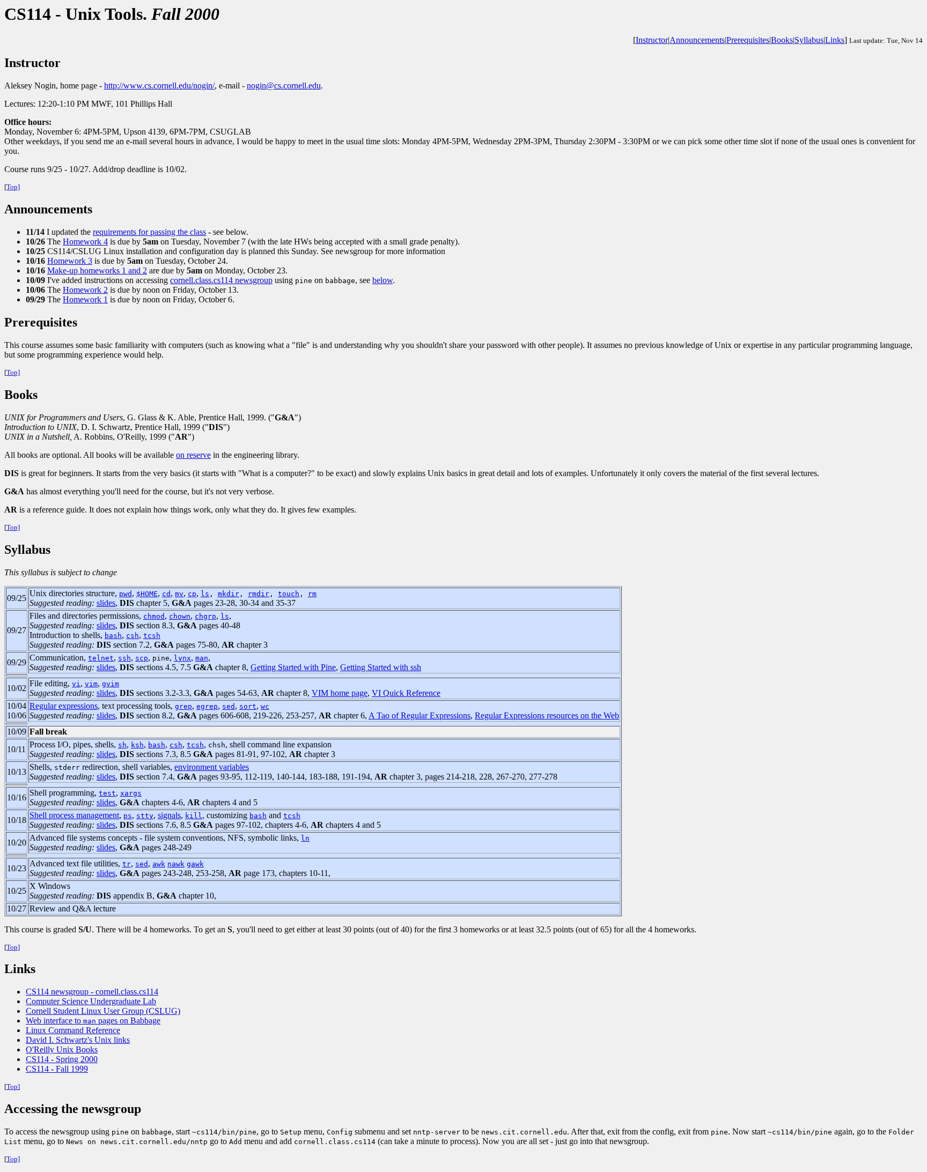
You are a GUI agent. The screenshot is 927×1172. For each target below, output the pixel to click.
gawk (195, 864)
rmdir (258, 594)
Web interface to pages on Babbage (93, 1020)
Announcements (697, 39)
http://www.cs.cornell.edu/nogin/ (159, 85)
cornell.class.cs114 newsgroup (221, 280)
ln (305, 838)
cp (192, 594)
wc (265, 706)
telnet (101, 658)
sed (228, 706)
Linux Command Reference (73, 1030)
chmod (154, 616)
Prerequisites (747, 39)
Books (782, 39)
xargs (131, 793)
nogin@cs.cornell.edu (284, 85)
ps (127, 816)
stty (144, 816)
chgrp (205, 616)
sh (122, 745)
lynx (182, 658)
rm (312, 594)
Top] (13, 187)
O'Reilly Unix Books (62, 1049)
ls (205, 594)
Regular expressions (64, 705)
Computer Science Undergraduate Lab (91, 1001)
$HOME (147, 594)
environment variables (211, 767)
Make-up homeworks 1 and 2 (97, 270)
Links (834, 39)
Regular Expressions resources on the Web (547, 715)
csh (132, 636)
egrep (207, 706)
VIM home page (339, 693)
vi (76, 684)
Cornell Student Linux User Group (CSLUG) (103, 1010)
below (382, 280)
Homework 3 (69, 260)
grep (183, 706)
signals (169, 815)
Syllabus (808, 39)
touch (288, 594)
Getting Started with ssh (380, 667)
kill (193, 816)
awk (158, 864)
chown (179, 616)
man (201, 658)
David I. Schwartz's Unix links (78, 1039)
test (107, 793)
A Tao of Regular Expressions (419, 715)
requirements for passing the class (149, 231)
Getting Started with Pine (293, 667)
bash (113, 636)
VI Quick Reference (406, 693)
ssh (124, 658)
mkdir (228, 594)
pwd (125, 594)
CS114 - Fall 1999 (57, 1068)
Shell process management (74, 815)
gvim (110, 684)
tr (126, 864)
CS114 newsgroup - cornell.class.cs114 (92, 991)
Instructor (652, 39)
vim (91, 684)
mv (179, 594)
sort (247, 706)
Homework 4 (85, 241)
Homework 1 (85, 299)
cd (166, 594)
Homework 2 (85, 289)
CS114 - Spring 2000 (62, 1059)
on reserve (193, 454)
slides (106, 602)
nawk (176, 864)
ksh (137, 745)
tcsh (151, 636)
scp (141, 658)
